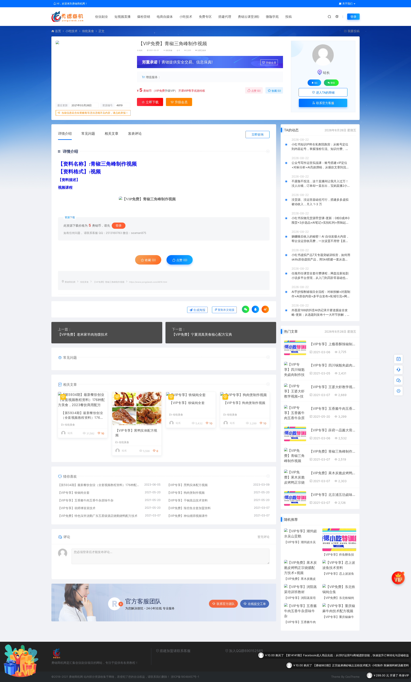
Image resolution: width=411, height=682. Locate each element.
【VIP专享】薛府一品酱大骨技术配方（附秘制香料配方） (332, 430)
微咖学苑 (272, 17)
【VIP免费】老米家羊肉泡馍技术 (83, 334)
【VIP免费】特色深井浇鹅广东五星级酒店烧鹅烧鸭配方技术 (97, 515)
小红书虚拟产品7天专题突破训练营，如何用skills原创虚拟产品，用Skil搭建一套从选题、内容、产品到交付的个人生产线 (321, 257)
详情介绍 (65, 133)
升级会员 (271, 62)
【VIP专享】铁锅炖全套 (187, 403)
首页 (58, 31)
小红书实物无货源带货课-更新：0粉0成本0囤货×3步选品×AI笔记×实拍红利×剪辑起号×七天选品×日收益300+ (321, 220)
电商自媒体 (165, 17)
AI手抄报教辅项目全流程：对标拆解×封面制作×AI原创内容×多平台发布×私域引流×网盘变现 (321, 294)
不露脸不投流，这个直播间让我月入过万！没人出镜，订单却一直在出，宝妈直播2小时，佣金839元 (320, 183)
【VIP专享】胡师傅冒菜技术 (76, 508)
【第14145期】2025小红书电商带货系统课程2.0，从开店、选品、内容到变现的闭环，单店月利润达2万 (344, 675)
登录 (353, 16)
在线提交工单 (257, 604)
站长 (141, 50)
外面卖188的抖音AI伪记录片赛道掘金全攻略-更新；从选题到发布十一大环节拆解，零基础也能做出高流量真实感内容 (321, 312)
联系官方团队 (226, 604)
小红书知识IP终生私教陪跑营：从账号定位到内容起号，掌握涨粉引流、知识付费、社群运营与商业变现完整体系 (320, 146)
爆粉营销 (143, 17)
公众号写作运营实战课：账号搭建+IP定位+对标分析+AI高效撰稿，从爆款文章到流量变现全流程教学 (320, 165)
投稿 (288, 17)
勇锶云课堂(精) (248, 17)
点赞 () (256, 90)
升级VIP (170, 90)
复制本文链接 (226, 309)
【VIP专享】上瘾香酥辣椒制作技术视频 (332, 344)
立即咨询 (258, 134)
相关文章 (111, 133)
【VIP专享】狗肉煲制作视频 (244, 403)
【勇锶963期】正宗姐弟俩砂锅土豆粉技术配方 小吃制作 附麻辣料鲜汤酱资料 (361, 655)
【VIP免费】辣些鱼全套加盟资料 (189, 508)
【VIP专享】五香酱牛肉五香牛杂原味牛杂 (85, 500)
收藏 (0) (276, 90)
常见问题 (88, 133)
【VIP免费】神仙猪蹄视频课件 (187, 515)
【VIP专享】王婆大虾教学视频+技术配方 (332, 387)
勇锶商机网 (70, 282)
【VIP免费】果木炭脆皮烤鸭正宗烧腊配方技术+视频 (332, 473)
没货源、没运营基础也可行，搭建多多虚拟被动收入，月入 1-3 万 (320, 202)
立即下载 (152, 102)
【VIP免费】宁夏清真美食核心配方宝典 (202, 334)
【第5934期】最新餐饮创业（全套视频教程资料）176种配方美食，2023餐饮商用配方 (82, 415)
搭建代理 (224, 17)
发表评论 (135, 133)
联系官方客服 (324, 103)
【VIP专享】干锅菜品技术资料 (187, 500)
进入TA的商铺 (325, 92)
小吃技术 (185, 17)
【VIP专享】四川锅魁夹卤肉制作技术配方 (332, 365)
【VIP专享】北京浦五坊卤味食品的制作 (332, 494)
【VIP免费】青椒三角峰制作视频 (332, 451)
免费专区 (205, 17)
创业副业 (101, 17)
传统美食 (88, 31)
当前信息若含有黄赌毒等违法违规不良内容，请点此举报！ (94, 112)
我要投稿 (353, 31)
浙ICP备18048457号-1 (185, 676)
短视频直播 (123, 17)
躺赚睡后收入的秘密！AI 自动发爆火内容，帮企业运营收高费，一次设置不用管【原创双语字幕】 (320, 239)
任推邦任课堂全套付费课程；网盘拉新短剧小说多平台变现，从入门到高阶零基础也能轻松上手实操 (320, 275)
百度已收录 (201, 50)
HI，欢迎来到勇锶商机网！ (72, 3)
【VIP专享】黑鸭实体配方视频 (136, 432)
